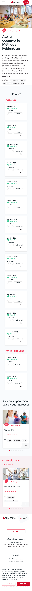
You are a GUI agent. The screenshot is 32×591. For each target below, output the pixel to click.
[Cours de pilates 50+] (16, 429)
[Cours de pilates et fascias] (16, 487)
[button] (9, 450)
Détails (9, 584)
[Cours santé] (15, 2)
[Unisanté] (26, 3)
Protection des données (16, 562)
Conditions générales (16, 559)
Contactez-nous (16, 531)
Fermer (23, 584)
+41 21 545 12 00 (16, 542)
